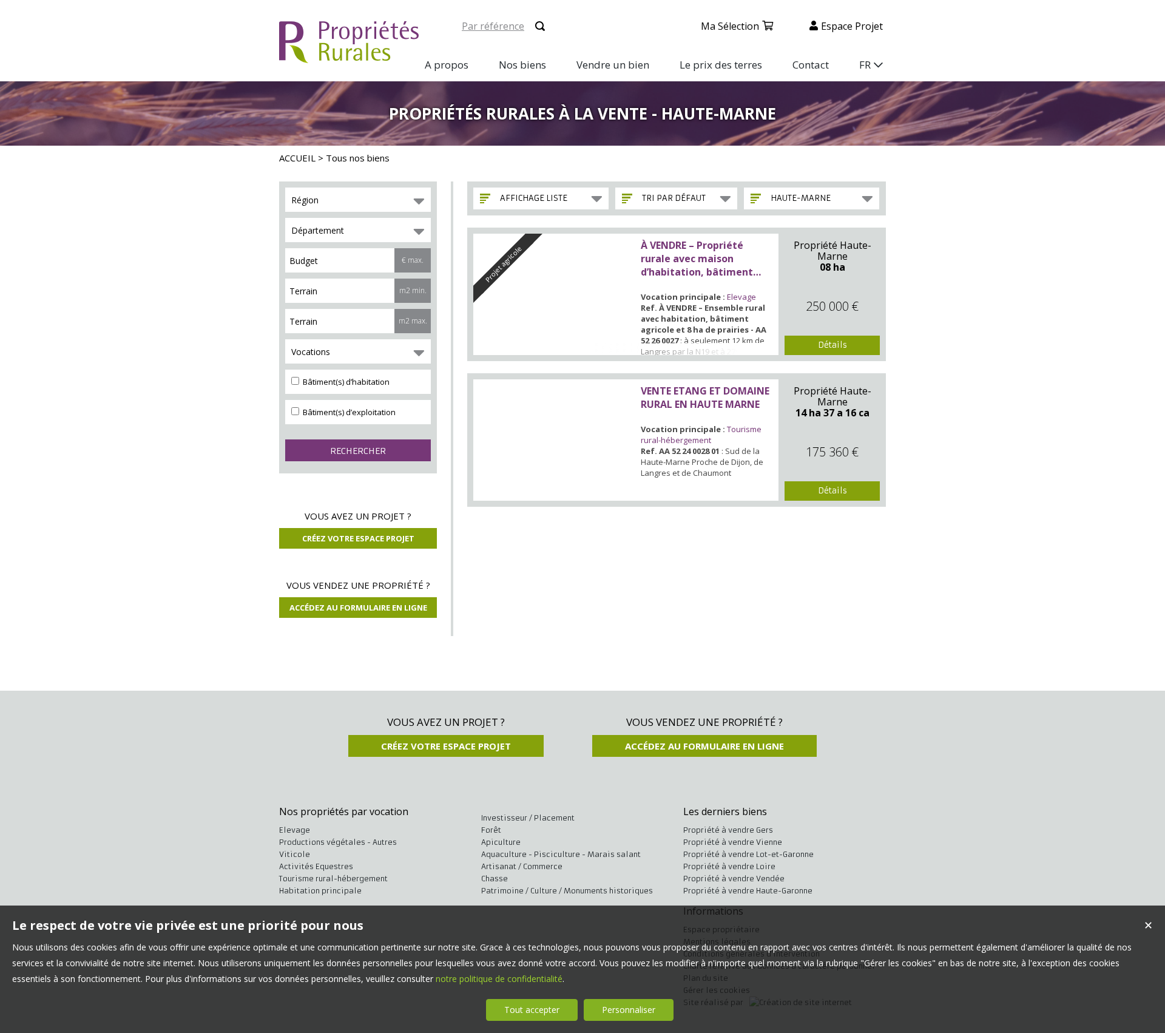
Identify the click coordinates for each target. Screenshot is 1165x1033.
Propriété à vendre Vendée (734, 878)
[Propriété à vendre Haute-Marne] (554, 440)
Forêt (491, 830)
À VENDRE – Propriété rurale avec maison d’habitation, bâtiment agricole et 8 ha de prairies (706, 259)
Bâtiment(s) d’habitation (345, 381)
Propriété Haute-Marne (832, 251)
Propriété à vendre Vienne (732, 842)
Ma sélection (730, 26)
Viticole (294, 854)
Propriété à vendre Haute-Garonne (747, 890)
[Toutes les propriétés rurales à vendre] (349, 56)
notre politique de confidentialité (499, 978)
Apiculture (501, 842)
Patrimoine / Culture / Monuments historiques (567, 890)
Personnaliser (628, 1009)
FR (865, 65)
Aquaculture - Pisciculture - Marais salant (561, 854)
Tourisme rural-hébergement (701, 434)
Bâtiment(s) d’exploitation (348, 412)
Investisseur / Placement (528, 817)
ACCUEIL (297, 158)
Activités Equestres (316, 866)
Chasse (494, 878)
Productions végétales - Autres (338, 842)
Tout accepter (531, 1009)
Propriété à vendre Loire (729, 866)
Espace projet (852, 26)
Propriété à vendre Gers (728, 830)
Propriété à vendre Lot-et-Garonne (748, 854)
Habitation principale (320, 890)
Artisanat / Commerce (521, 866)
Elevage (741, 296)
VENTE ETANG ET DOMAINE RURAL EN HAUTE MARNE (705, 397)
